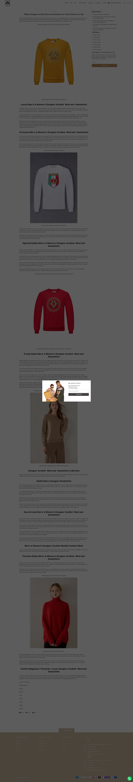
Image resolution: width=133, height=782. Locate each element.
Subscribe (78, 394)
